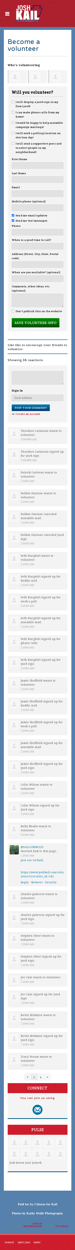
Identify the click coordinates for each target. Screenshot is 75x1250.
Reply (25, 882)
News (37, 1242)
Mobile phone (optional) (29, 201)
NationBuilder (32, 1226)
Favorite (51, 882)
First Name (19, 159)
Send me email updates (32, 215)
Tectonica (61, 1226)
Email (16, 187)
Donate (9, 1242)
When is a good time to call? (31, 240)
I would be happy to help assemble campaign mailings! (39, 125)
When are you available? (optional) (36, 272)
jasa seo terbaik (32, 860)
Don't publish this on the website (39, 311)
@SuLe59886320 (32, 847)
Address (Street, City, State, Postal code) (35, 256)
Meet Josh (24, 1242)
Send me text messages (32, 220)
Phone (16, 226)
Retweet (37, 882)
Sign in (37, 1223)
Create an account (28, 414)
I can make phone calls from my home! (37, 114)
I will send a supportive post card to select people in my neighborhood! (39, 148)
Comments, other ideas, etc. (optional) (31, 288)
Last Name (19, 173)
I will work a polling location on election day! (38, 135)
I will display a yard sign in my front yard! (37, 104)
